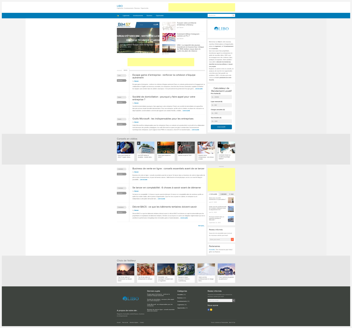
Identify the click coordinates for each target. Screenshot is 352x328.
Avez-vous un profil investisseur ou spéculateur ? (217, 198)
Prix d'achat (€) (215, 93)
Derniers (224, 194)
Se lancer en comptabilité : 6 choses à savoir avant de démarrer (166, 187)
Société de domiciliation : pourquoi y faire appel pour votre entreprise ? (163, 98)
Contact (142, 322)
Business (149, 15)
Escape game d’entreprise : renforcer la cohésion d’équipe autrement (163, 76)
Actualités (180, 294)
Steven (136, 81)
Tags (231, 194)
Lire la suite (198, 89)
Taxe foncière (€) (216, 117)
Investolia (212, 249)
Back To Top (232, 322)
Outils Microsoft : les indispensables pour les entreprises (163, 118)
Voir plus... (201, 226)
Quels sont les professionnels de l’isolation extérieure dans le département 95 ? (217, 208)
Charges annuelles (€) (218, 109)
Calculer (221, 127)
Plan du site (125, 322)
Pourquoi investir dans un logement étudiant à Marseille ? (216, 218)
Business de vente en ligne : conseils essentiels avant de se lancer (168, 168)
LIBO (120, 6)
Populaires (213, 194)
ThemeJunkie (224, 322)
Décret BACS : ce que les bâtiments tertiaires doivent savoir (164, 206)
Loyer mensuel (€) (216, 101)
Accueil (119, 322)
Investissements (138, 15)
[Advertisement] (201, 7)
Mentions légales (134, 322)
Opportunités (160, 15)
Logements (126, 15)
